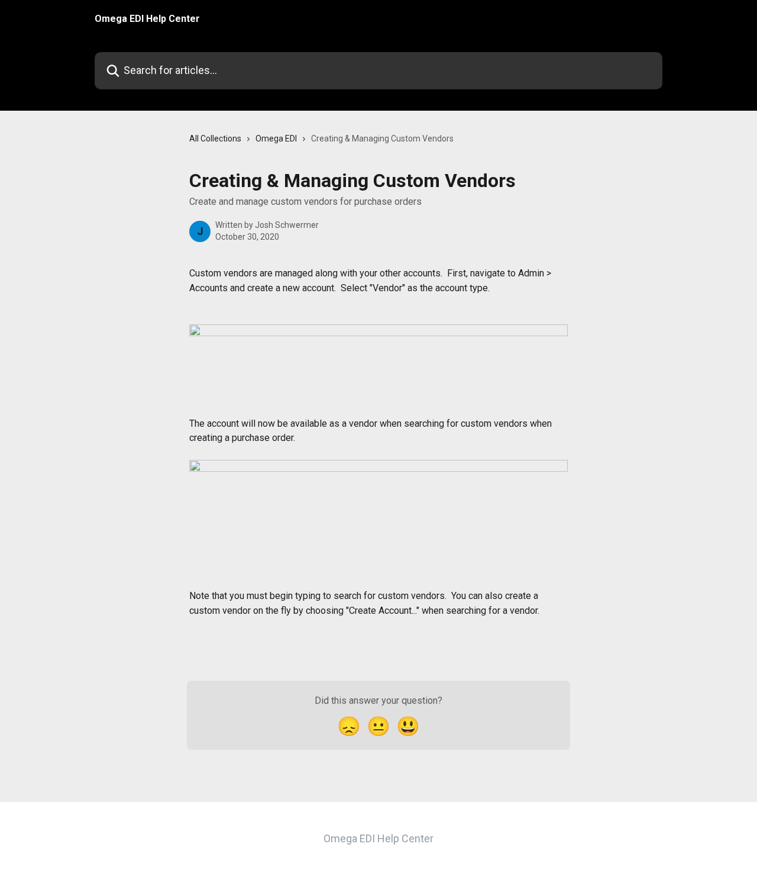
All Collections (215, 138)
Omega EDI (276, 138)
